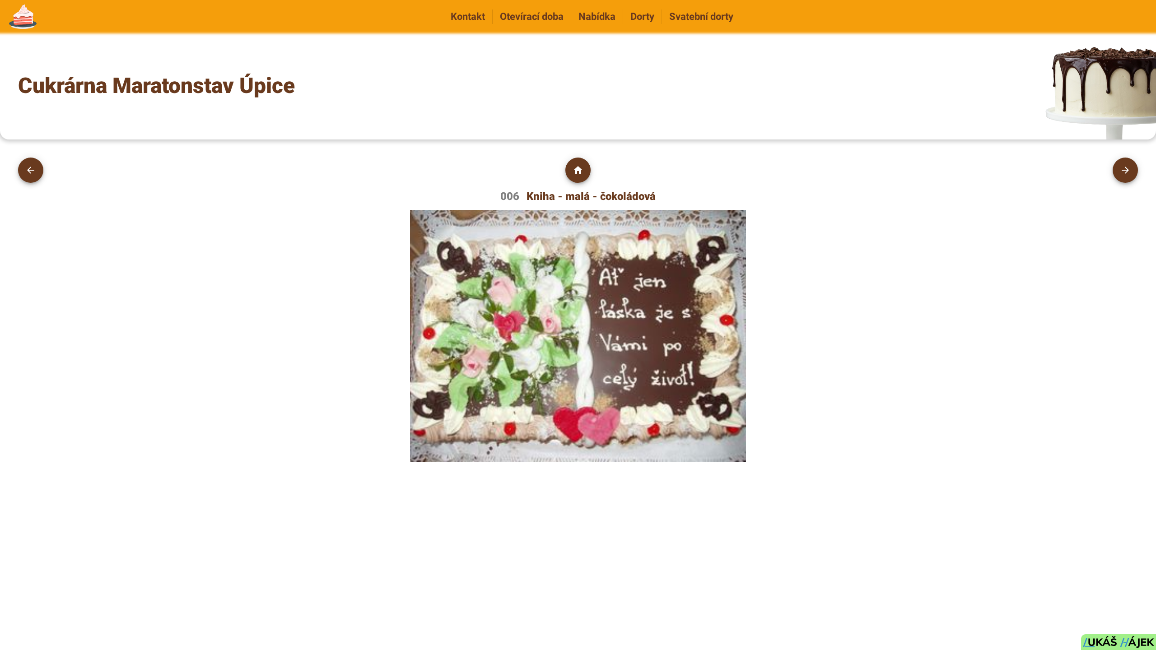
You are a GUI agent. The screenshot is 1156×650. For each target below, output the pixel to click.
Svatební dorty (701, 16)
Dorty (642, 16)
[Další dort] (1125, 170)
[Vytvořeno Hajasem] (1118, 642)
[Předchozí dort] (30, 170)
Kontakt (468, 16)
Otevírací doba (532, 16)
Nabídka (596, 16)
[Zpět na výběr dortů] (578, 170)
